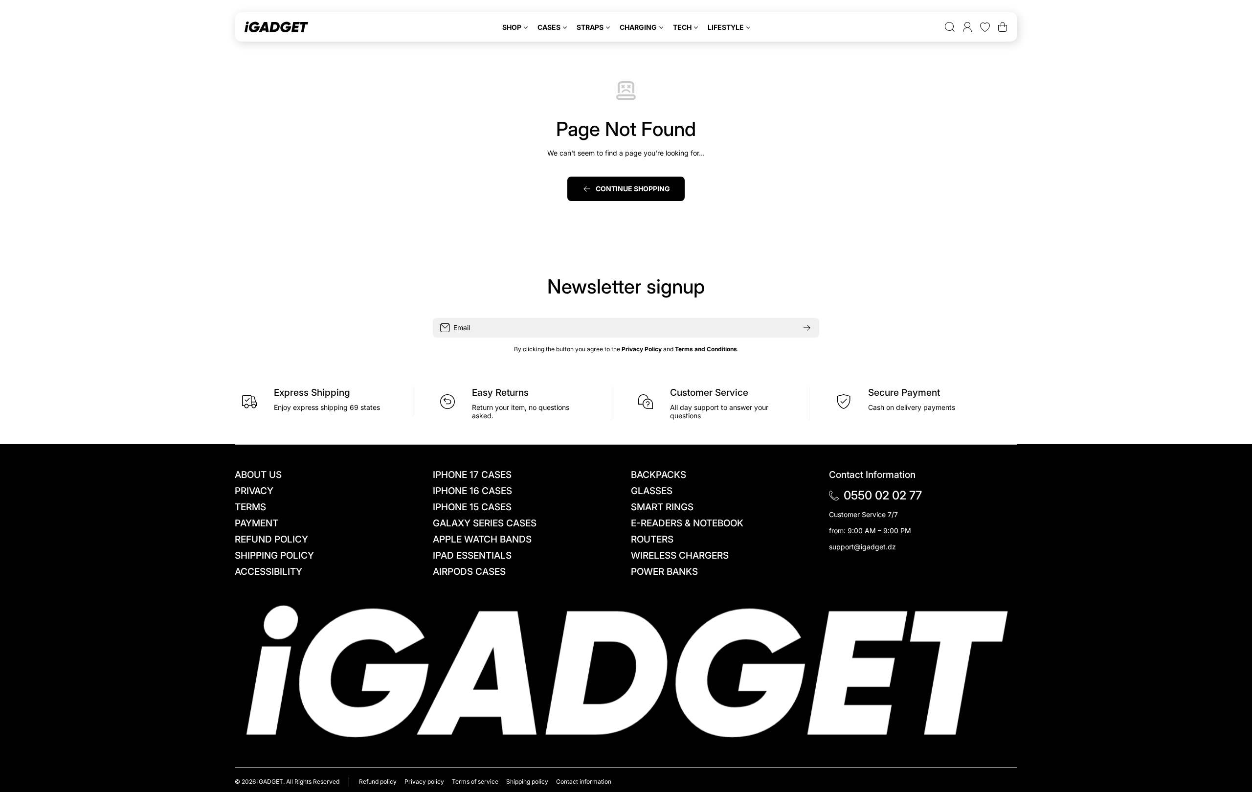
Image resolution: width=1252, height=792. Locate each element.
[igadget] (276, 27)
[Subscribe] (807, 328)
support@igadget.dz (862, 547)
